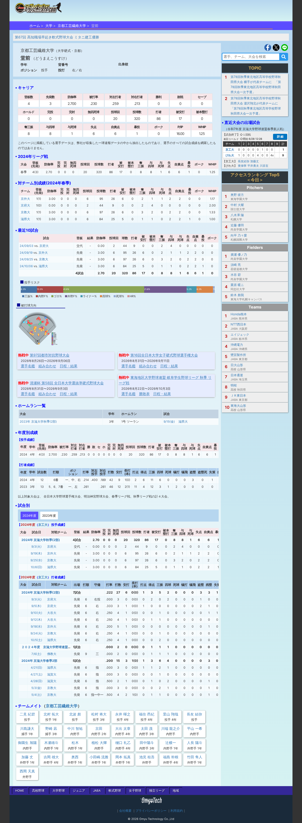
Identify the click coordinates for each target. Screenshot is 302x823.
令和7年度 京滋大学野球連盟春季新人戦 (255, 129)
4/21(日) (36, 667)
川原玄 (264, 165)
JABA (97, 790)
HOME (19, 790)
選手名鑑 (28, 366)
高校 (38, 790)
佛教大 (51, 654)
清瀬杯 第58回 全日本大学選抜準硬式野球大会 (67, 383)
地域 (176, 790)
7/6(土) (36, 654)
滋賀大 (51, 674)
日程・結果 (68, 366)
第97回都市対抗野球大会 (49, 355)
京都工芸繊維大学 (72, 25)
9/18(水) (36, 626)
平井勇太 (253, 165)
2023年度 (49, 515)
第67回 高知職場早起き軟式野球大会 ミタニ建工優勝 (57, 37)
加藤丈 (254, 161)
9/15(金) (169, 421)
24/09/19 (26, 252)
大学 (48, 25)
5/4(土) (36, 694)
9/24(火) (36, 633)
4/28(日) (36, 681)
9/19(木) (36, 553)
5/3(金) (36, 688)
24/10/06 (26, 266)
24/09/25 (26, 259)
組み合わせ (47, 366)
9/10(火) (36, 613)
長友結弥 (243, 161)
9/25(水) (36, 560)
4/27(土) (36, 674)
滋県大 (25, 219)
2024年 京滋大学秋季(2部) (40, 540)
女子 (135, 790)
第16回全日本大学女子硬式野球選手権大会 (164, 355)
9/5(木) (36, 606)
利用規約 (176, 810)
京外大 (25, 199)
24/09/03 (26, 246)
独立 (157, 790)
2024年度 (29, 515)
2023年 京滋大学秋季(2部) (38, 421)
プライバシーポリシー (151, 810)
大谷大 (51, 613)
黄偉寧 (242, 165)
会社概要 (125, 810)
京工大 (43, 524)
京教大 (25, 212)
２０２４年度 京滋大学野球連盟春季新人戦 (52, 647)
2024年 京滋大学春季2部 (39, 660)
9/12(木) (36, 619)
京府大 (25, 205)
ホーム (34, 25)
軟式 (115, 790)
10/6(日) (36, 567)
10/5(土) (36, 640)
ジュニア (79, 790)
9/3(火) (36, 546)
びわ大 (230, 155)
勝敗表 (144, 394)
